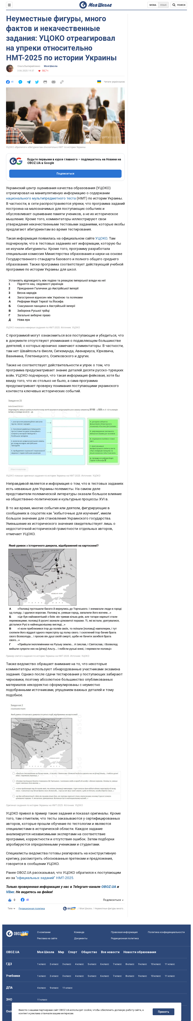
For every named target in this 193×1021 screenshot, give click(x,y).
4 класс (79, 964)
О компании (44, 932)
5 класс (92, 964)
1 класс (41, 964)
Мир (61, 952)
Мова (152, 5)
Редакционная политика (32, 908)
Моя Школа (50, 66)
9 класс (142, 964)
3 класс (66, 964)
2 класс (54, 964)
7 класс (117, 964)
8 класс (130, 964)
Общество (89, 952)
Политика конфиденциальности (166, 932)
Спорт (72, 952)
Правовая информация (124, 932)
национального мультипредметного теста (41, 198)
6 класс (104, 964)
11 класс (170, 964)
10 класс (156, 964)
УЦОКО (101, 238)
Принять (163, 1011)
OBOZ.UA (12, 952)
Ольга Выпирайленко (28, 66)
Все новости (110, 952)
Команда (79, 932)
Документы (80, 938)
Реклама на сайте (47, 938)
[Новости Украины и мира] (69, 909)
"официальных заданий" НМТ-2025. (45, 878)
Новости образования (139, 952)
